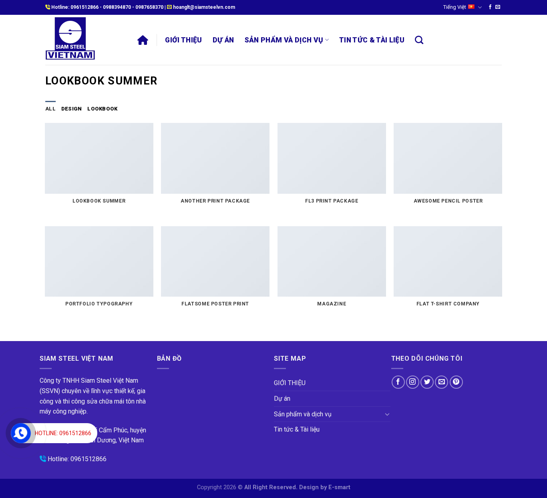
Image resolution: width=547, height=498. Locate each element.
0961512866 (84, 7)
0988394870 (117, 7)
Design (71, 109)
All (50, 109)
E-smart (339, 487)
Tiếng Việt (454, 7)
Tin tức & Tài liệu (371, 40)
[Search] (419, 40)
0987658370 (149, 7)
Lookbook (102, 109)
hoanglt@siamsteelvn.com (204, 7)
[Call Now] (21, 433)
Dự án (223, 40)
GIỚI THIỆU (183, 40)
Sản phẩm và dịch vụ (284, 40)
